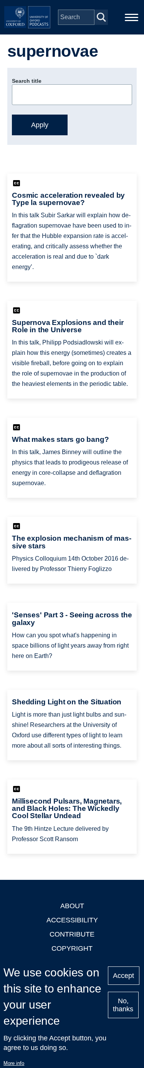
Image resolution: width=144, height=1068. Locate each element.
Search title (26, 81)
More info (13, 1063)
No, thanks (123, 1005)
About (72, 906)
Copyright (72, 948)
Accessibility (72, 920)
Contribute (72, 934)
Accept (123, 975)
